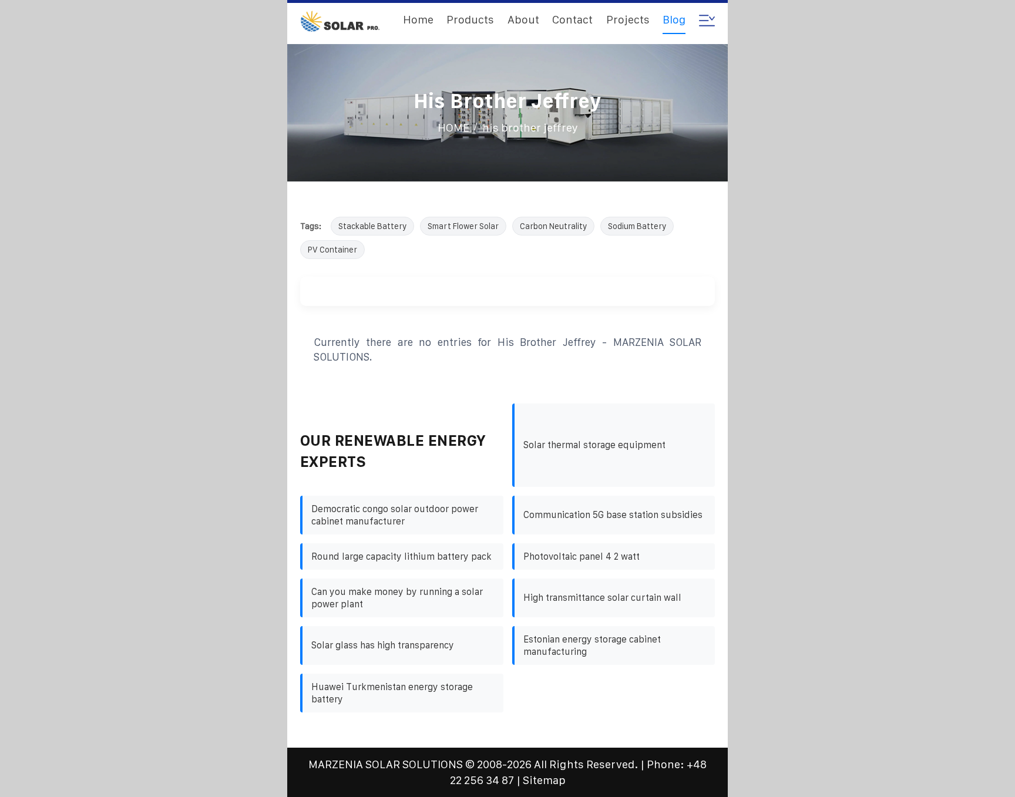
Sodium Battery (637, 226)
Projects (628, 20)
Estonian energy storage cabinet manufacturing (592, 645)
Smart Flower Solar (463, 226)
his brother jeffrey (530, 128)
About (523, 20)
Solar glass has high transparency (382, 645)
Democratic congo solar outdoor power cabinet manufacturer (394, 515)
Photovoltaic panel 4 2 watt (581, 556)
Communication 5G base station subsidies (613, 515)
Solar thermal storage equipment (594, 445)
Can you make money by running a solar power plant (397, 598)
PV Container (332, 249)
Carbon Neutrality (553, 226)
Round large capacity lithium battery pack (401, 556)
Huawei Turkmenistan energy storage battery (392, 693)
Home (418, 20)
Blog (674, 20)
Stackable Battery (372, 226)
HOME (453, 128)
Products (470, 20)
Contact (572, 20)
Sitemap (544, 780)
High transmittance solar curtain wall (602, 598)
